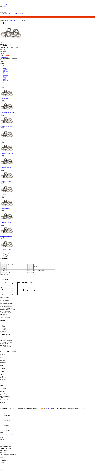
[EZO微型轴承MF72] (47, 147)
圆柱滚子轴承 (5, 75)
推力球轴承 (5, 70)
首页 (5, 20)
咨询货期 (6, 57)
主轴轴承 (4, 78)
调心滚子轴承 (5, 71)
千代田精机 (14, 434)
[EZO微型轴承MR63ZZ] (47, 174)
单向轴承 (4, 79)
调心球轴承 (5, 72)
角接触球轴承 (5, 69)
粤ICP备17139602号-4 (23, 469)
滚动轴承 (13, 20)
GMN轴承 (22, 13)
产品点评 (6, 251)
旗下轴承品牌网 (6, 4)
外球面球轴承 (5, 80)
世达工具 (7, 13)
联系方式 (2, 14)
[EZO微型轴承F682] (47, 119)
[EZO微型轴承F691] (47, 215)
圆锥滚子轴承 (5, 76)
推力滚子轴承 (5, 73)
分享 (1, 42)
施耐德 (18, 13)
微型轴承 (17, 20)
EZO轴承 (10, 13)
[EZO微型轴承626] (47, 202)
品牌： (8, 98)
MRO (10, 0)
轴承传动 (9, 20)
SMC (16, 13)
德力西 (14, 13)
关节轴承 (4, 68)
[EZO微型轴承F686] (47, 160)
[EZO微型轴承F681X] (47, 188)
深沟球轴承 (5, 65)
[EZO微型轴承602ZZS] (47, 133)
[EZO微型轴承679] (47, 92)
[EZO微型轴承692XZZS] (47, 105)
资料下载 (2, 439)
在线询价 (2, 57)
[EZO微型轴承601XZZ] (47, 243)
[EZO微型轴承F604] (47, 229)
